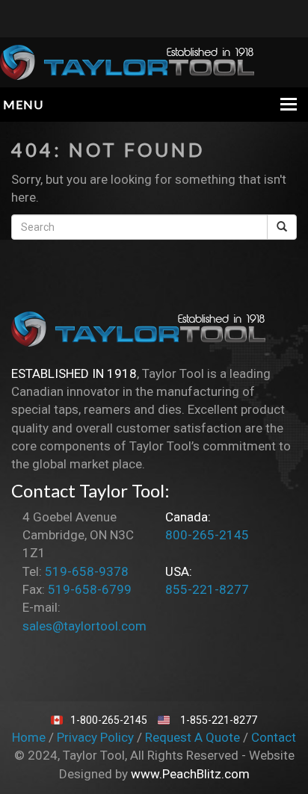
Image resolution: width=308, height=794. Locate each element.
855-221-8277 (207, 589)
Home (30, 737)
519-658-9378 (87, 571)
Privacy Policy (97, 737)
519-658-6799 (90, 589)
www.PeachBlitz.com (190, 773)
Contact (273, 737)
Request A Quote (194, 737)
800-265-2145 (207, 534)
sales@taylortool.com (84, 625)
